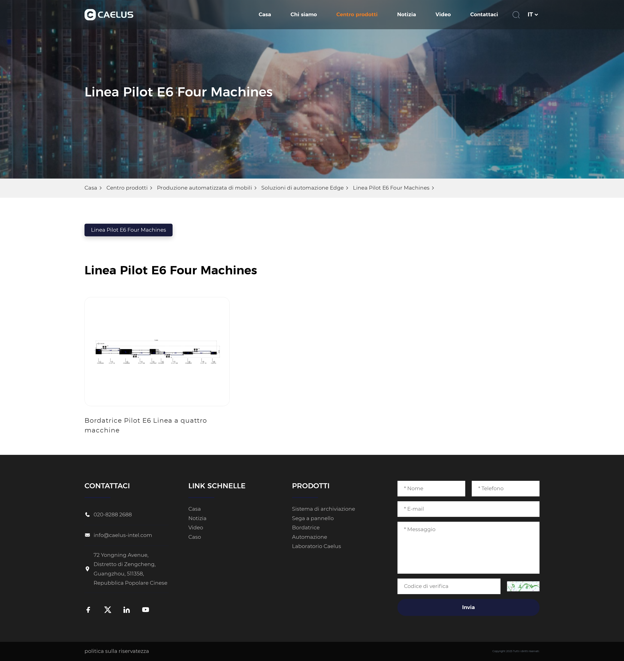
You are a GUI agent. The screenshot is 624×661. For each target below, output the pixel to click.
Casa (265, 14)
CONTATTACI (107, 486)
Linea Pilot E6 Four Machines (391, 188)
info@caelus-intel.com (123, 535)
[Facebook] (88, 610)
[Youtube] (146, 610)
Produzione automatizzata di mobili (204, 188)
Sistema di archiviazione (323, 509)
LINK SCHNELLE (217, 486)
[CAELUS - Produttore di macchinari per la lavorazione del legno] (108, 14)
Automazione (309, 537)
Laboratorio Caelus (316, 546)
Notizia (406, 14)
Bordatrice (306, 527)
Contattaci (484, 14)
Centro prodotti (357, 14)
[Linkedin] (126, 610)
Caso (194, 537)
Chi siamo (304, 14)
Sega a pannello (313, 518)
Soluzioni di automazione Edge (302, 188)
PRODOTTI (311, 486)
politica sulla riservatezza (116, 651)
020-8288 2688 (113, 514)
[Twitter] (108, 610)
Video (443, 14)
